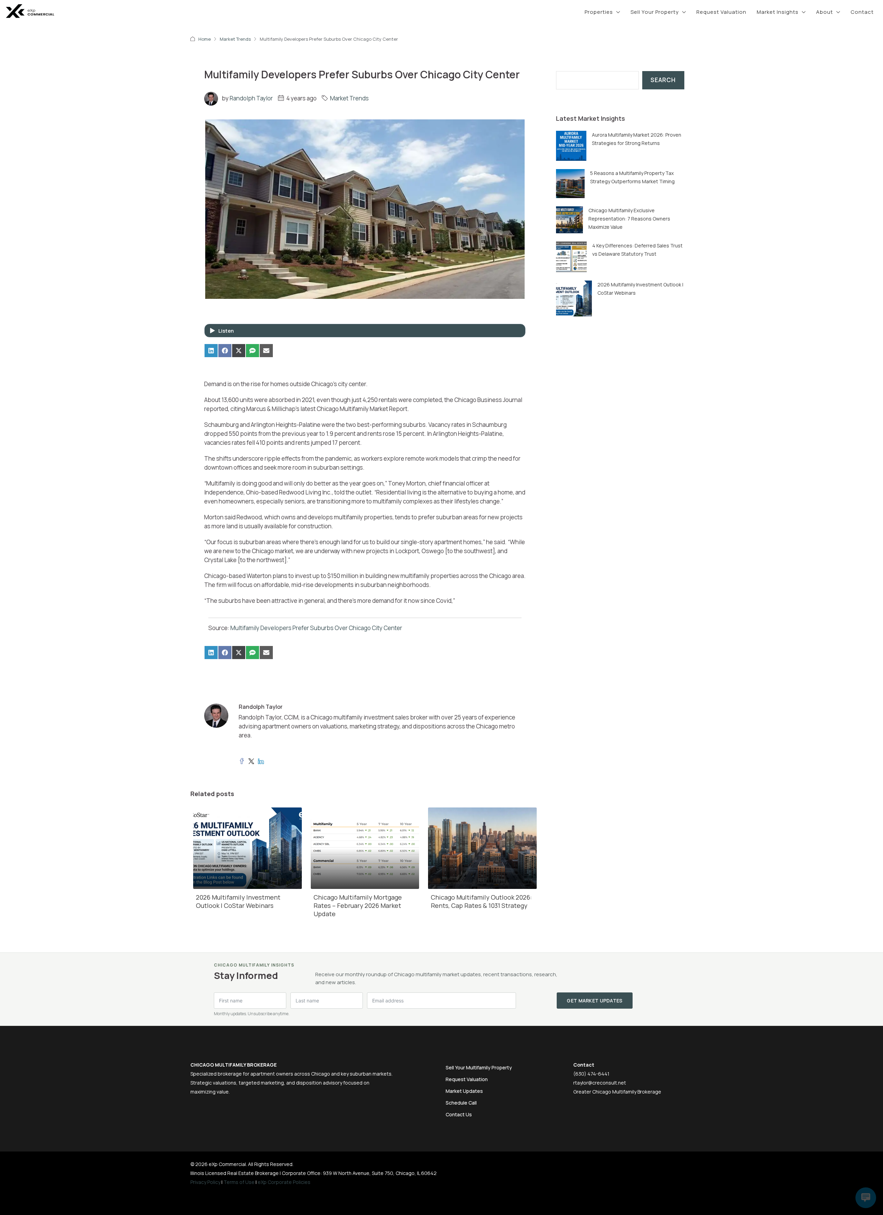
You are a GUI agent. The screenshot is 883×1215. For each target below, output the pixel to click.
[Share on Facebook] (225, 350)
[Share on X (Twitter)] (239, 350)
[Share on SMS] (252, 350)
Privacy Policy (205, 1182)
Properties (599, 12)
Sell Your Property (655, 12)
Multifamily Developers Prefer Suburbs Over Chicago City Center (316, 628)
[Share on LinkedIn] (211, 350)
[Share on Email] (266, 350)
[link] (571, 145)
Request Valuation (721, 12)
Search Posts (575, 66)
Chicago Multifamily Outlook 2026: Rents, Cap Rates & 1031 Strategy (481, 901)
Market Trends (235, 39)
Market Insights (777, 12)
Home (204, 39)
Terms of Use (239, 1182)
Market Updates (464, 1091)
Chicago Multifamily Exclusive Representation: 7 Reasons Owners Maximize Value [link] (629, 218)
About (824, 12)
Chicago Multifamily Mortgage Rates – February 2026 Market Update (358, 905)
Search (663, 80)
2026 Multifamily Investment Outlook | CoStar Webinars (238, 901)
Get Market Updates (594, 1000)
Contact (862, 12)
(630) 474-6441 (591, 1073)
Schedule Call (461, 1102)
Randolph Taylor (251, 98)
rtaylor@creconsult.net (599, 1082)
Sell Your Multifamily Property (479, 1067)
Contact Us (459, 1114)
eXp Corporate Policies (284, 1182)
